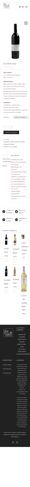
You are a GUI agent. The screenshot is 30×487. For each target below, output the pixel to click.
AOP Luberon (15, 142)
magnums (6, 144)
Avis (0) (4, 165)
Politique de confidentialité (11, 434)
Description (5, 155)
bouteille (22, 142)
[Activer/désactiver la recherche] (23, 7)
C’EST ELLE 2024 (6, 252)
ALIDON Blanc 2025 (16, 252)
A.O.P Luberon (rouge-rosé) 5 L (25, 250)
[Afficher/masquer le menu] (26, 7)
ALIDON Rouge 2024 (7, 283)
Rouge (12, 144)
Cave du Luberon (11, 432)
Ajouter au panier (11, 132)
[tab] (5, 155)
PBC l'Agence (15, 436)
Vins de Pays (7, 373)
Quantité (6, 117)
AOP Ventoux (7, 369)
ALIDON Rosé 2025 (16, 283)
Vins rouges (13, 146)
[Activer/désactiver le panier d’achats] (20, 7)
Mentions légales (21, 432)
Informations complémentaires (5, 160)
